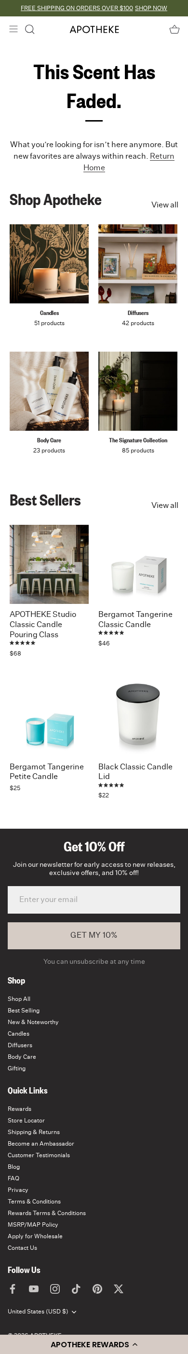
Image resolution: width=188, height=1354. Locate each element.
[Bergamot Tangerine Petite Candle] (49, 716)
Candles (49, 312)
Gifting (17, 1068)
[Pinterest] (97, 1289)
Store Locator (26, 1120)
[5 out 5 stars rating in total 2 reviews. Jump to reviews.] (111, 633)
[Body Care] (49, 391)
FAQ (13, 1178)
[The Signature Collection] (137, 391)
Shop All (19, 999)
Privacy (18, 1190)
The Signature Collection (138, 440)
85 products (138, 450)
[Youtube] (34, 1289)
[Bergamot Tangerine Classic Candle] (137, 564)
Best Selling (24, 1010)
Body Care (49, 440)
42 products (138, 323)
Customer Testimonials (39, 1155)
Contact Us (22, 1248)
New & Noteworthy (33, 1022)
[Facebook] (12, 1289)
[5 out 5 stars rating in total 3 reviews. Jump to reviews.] (111, 785)
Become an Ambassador (41, 1144)
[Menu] (13, 29)
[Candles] (49, 263)
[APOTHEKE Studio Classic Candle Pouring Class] (49, 564)
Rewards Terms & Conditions (47, 1213)
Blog (14, 1167)
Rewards (19, 1109)
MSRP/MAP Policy (33, 1225)
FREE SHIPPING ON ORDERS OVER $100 (77, 8)
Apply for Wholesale (35, 1236)
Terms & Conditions (34, 1201)
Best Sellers (45, 499)
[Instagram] (55, 1289)
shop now (151, 8)
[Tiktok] (76, 1289)
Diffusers (138, 312)
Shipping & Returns (34, 1132)
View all (164, 205)
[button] (94, 1344)
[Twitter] (118, 1289)
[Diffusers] (137, 263)
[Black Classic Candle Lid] (137, 716)
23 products (49, 450)
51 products (49, 323)
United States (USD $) (38, 1311)
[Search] (30, 29)
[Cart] (174, 29)
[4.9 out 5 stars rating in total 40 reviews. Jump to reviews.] (23, 643)
